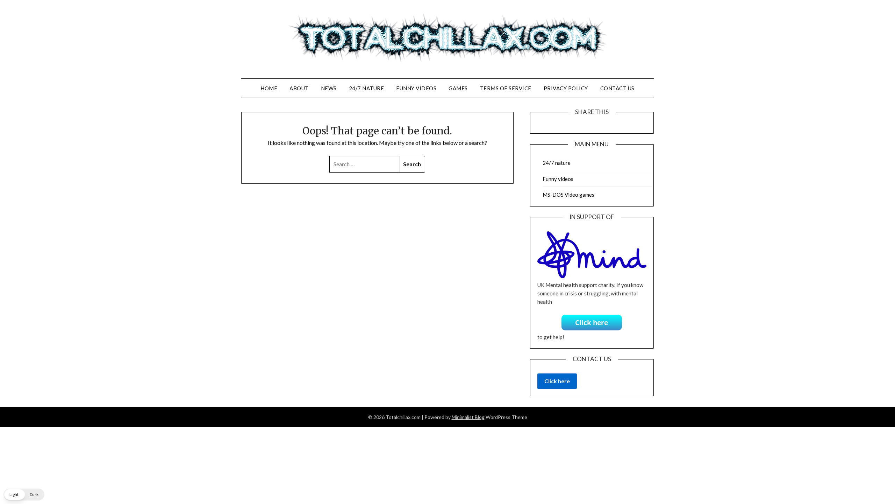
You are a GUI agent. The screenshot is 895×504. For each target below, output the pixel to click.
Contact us (617, 88)
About (299, 88)
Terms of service (505, 88)
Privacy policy (566, 88)
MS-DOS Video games (568, 194)
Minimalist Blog (468, 417)
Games (458, 88)
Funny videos (416, 88)
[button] (23, 494)
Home (268, 88)
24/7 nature (366, 88)
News (329, 88)
